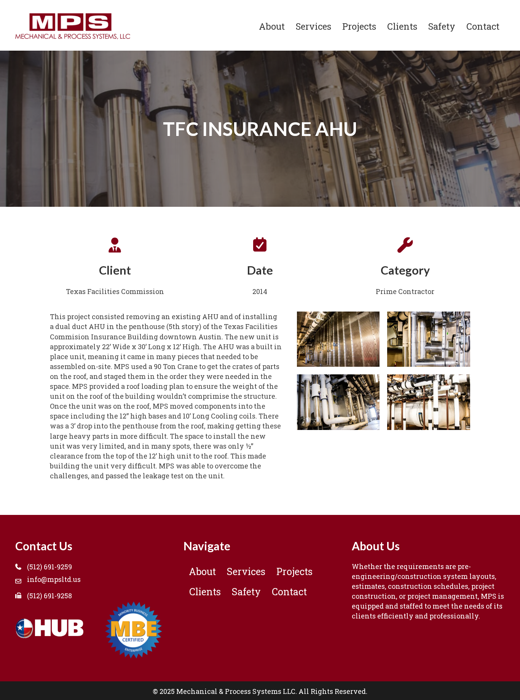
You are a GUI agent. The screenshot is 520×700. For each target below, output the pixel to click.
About (272, 26)
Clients (402, 26)
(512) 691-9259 (49, 566)
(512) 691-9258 (49, 595)
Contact (482, 26)
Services (313, 26)
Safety (441, 26)
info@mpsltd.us (54, 579)
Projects (359, 26)
